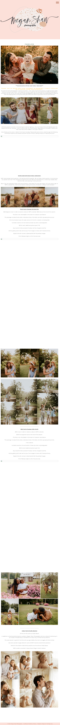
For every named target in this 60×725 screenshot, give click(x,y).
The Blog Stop (49, 723)
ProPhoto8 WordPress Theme (29, 723)
